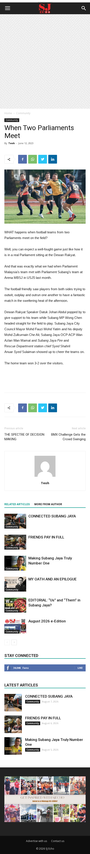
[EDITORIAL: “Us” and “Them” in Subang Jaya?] (15, 605)
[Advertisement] (45, 61)
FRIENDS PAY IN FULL (46, 537)
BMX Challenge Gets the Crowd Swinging (68, 437)
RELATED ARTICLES (17, 504)
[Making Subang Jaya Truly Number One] (15, 563)
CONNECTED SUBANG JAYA (52, 516)
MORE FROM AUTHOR (48, 504)
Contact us (57, 841)
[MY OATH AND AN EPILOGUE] (15, 584)
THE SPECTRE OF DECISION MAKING (24, 437)
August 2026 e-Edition (47, 621)
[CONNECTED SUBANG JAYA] (15, 521)
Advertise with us (36, 841)
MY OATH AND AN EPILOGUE (52, 579)
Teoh (11, 143)
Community (23, 113)
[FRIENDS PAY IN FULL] (15, 542)
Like (80, 667)
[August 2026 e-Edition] (15, 626)
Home (8, 113)
